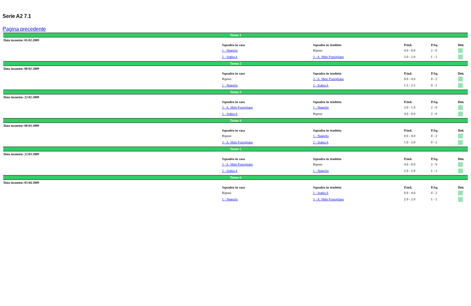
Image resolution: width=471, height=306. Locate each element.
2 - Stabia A (229, 57)
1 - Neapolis (230, 50)
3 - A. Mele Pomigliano (328, 57)
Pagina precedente (24, 29)
